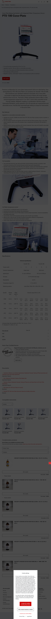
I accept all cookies (25, 604)
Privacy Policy (22, 616)
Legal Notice (29, 616)
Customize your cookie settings (25, 613)
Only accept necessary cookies (25, 609)
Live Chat (50, 463)
